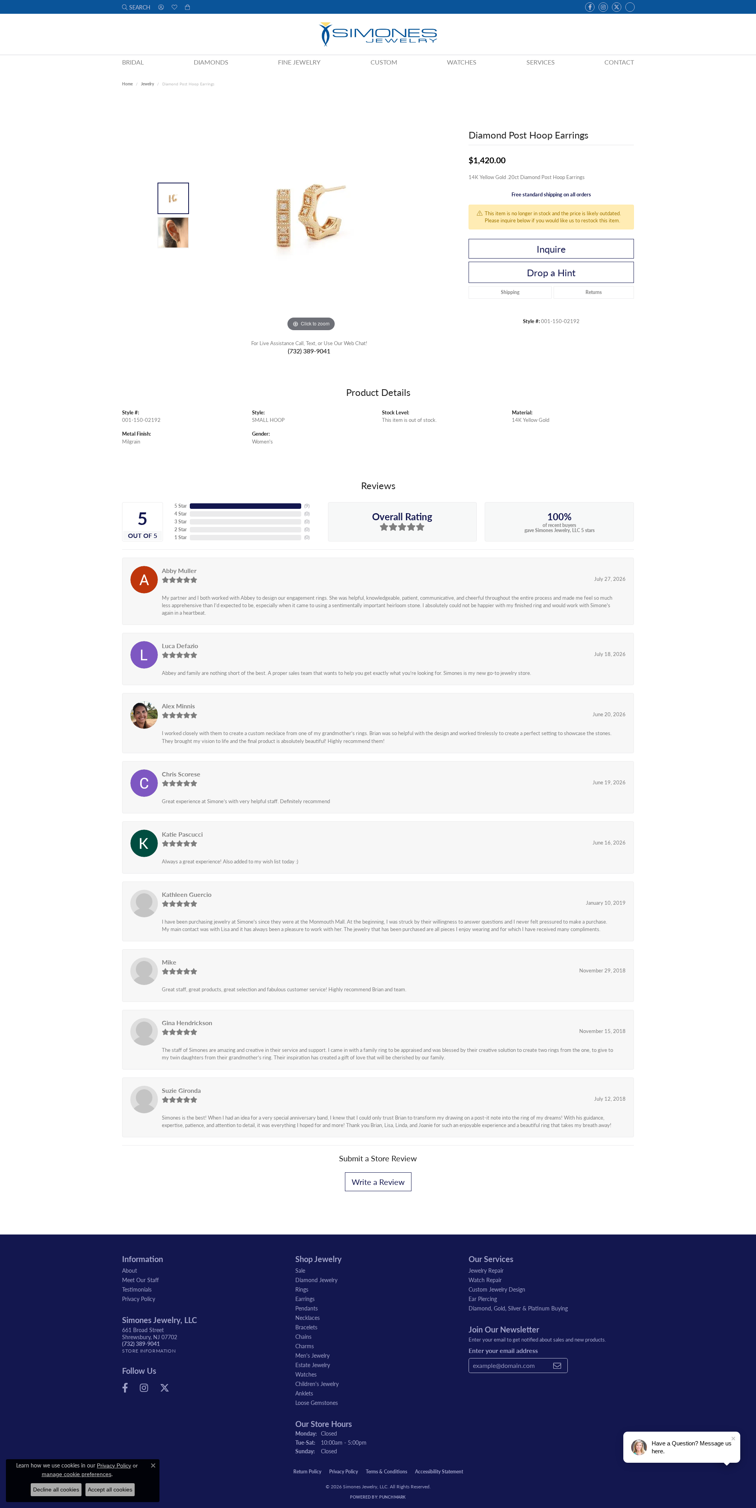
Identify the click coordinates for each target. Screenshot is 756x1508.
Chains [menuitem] (303, 1336)
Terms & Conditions (386, 1471)
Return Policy (307, 1471)
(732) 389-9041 (309, 350)
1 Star (180, 537)
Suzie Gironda (181, 1090)
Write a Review (378, 1181)
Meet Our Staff (140, 1280)
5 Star (180, 506)
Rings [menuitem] (301, 1289)
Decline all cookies (56, 1489)
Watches (461, 62)
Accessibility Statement (439, 1471)
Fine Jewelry (299, 62)
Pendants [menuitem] (306, 1308)
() (306, 506)
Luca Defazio (180, 645)
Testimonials (137, 1289)
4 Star (180, 513)
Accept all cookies (110, 1489)
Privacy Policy (138, 1299)
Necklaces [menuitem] (307, 1317)
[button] (136, 7)
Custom (384, 62)
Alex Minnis (178, 705)
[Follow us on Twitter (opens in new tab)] (616, 7)
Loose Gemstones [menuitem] (316, 1402)
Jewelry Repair (486, 1270)
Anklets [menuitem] (304, 1393)
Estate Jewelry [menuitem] (312, 1365)
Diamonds (211, 62)
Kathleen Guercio (186, 894)
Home (127, 84)
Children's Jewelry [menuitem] (317, 1384)
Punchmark (392, 1497)
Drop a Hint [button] (551, 272)
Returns (594, 292)
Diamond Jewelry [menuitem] (316, 1280)
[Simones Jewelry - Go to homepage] (378, 34)
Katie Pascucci (182, 834)
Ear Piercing (483, 1299)
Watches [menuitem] (306, 1374)
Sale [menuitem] (300, 1270)
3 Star (180, 521)
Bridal (133, 62)
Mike (169, 962)
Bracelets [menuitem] (306, 1327)
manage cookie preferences (76, 1474)
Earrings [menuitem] (305, 1299)
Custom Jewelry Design (497, 1289)
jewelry (147, 84)
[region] (311, 215)
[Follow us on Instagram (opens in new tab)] (603, 7)
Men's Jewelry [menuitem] (312, 1355)
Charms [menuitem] (304, 1346)
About (129, 1270)
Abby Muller (179, 570)
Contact (619, 62)
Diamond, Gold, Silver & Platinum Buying (518, 1308)
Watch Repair (485, 1280)
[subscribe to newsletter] (557, 1365)
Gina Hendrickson (187, 1022)
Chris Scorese (181, 773)
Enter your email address (503, 1350)
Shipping (510, 292)
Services (540, 62)
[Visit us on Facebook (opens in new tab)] (590, 7)
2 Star (180, 529)
